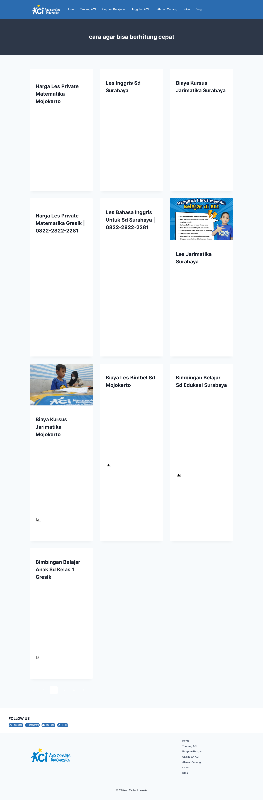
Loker (186, 9)
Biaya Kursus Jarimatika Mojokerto (51, 426)
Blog (199, 9)
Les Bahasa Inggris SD (120, 76)
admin (42, 109)
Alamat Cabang (167, 9)
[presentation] (201, 219)
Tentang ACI (88, 9)
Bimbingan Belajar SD (120, 371)
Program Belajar (192, 751)
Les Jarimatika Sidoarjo (51, 76)
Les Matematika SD (188, 76)
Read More (45, 183)
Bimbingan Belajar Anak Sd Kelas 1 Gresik (58, 569)
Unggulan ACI (190, 756)
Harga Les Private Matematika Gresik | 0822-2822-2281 (60, 223)
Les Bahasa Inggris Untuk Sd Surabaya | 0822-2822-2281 (130, 219)
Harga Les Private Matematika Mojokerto (57, 93)
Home (70, 9)
